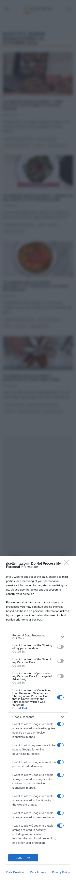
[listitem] (38, 637)
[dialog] (38, 718)
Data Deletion (15, 872)
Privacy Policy (61, 872)
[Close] (68, 564)
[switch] (60, 647)
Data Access (38, 872)
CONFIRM (23, 857)
